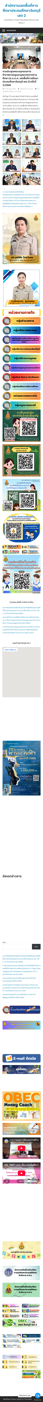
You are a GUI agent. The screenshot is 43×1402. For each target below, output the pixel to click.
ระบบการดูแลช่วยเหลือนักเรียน (14, 192)
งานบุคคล (18, 91)
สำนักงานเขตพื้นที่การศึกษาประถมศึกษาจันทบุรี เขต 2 (21, 10)
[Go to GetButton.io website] (37, 1399)
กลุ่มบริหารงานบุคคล (26, 89)
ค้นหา (4, 942)
